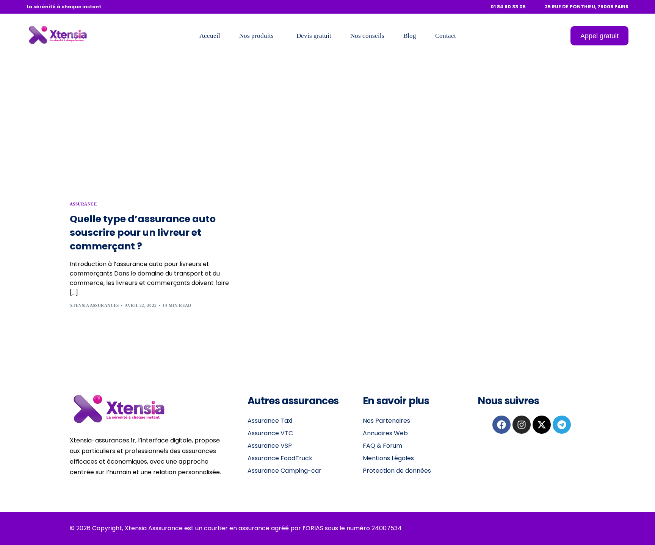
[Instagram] (521, 425)
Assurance (83, 204)
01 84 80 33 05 (508, 7)
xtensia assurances (94, 305)
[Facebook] (501, 425)
